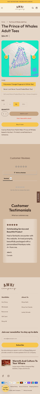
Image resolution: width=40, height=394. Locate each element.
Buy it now (20, 124)
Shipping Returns (33, 386)
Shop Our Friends (27, 307)
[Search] (33, 8)
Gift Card (4, 316)
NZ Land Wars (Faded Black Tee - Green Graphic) (20, 94)
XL (16, 104)
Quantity (5, 109)
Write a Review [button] (21, 172)
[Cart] (37, 8)
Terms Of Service (23, 386)
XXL (23, 104)
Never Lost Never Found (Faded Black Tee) (18, 89)
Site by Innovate (27, 390)
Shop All (4, 321)
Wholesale (5, 307)
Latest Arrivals (26, 312)
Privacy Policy (28, 350)
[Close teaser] (10, 384)
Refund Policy (14, 386)
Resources (5, 312)
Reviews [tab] (6, 178)
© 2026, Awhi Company (14, 390)
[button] (6, 57)
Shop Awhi (25, 302)
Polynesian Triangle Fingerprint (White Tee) (18, 84)
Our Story (5, 302)
